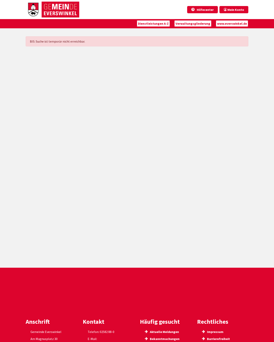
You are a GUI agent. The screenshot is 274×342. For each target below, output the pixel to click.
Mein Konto (235, 10)
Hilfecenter (205, 10)
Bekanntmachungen (164, 339)
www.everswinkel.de (232, 23)
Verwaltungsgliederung (193, 23)
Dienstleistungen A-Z (153, 23)
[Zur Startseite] (52, 9)
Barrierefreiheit (218, 339)
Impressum (214, 332)
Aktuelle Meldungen (164, 332)
